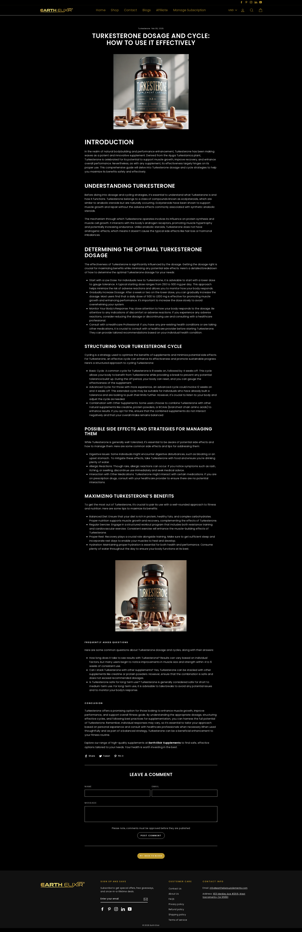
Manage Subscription (189, 10)
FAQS (171, 899)
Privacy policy (176, 904)
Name (88, 786)
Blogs (147, 10)
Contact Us (175, 888)
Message (91, 803)
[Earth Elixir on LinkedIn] (123, 909)
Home (101, 10)
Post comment (151, 835)
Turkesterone (144, 28)
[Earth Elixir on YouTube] (130, 909)
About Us (174, 893)
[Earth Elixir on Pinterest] (109, 909)
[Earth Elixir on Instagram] (116, 909)
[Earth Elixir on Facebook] (102, 909)
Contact (130, 10)
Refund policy (176, 909)
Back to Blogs (153, 856)
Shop (115, 10)
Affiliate (162, 10)
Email (155, 786)
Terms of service (178, 919)
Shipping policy (177, 914)
